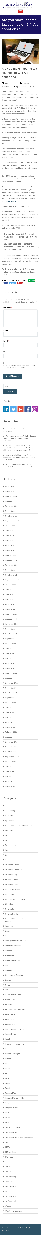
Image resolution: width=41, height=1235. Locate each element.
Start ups (9, 1157)
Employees (9, 931)
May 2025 (9, 541)
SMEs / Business (12, 1152)
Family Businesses (13, 946)
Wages (8, 1206)
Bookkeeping (10, 845)
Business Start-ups (13, 884)
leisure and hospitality (14, 1044)
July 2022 (9, 708)
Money (8, 1059)
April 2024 (9, 604)
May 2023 (9, 658)
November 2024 (12, 570)
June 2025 (9, 536)
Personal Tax (10, 1093)
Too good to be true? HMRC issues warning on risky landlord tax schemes (19, 438)
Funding (8, 970)
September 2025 (12, 521)
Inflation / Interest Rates (16, 1010)
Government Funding (14, 975)
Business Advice (12, 865)
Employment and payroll (15, 941)
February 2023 (11, 673)
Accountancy (10, 806)
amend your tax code (13, 201)
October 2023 (11, 634)
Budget (8, 855)
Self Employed (11, 1132)
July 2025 (9, 531)
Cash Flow (9, 894)
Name (6, 330)
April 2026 (9, 486)
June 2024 (9, 595)
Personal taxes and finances (17, 1098)
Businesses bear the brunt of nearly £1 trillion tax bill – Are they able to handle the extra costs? (18, 448)
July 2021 (9, 767)
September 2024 (12, 580)
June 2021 (9, 771)
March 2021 (10, 786)
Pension (8, 1083)
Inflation (8, 1005)
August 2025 (10, 526)
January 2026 (11, 501)
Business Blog (11, 875)
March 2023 (10, 668)
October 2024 (11, 575)
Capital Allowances (13, 889)
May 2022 (9, 717)
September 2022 (12, 698)
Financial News (11, 955)
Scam (7, 1123)
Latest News (10, 1034)
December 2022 (11, 683)
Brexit (7, 850)
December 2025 (11, 506)
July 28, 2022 (10, 83)
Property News (11, 1108)
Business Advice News (14, 870)
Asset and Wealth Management (18, 825)
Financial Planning (12, 960)
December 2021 (11, 742)
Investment (10, 1024)
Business (9, 860)
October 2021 (11, 752)
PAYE (7, 1073)
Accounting (10, 811)
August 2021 (10, 762)
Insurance (9, 1019)
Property (9, 1103)
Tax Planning (10, 1177)
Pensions (9, 1088)
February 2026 (11, 496)
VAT (7, 1191)
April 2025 (9, 545)
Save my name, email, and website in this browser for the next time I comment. (19, 367)
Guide (7, 985)
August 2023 (10, 644)
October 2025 (11, 516)
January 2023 (11, 678)
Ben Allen (9, 830)
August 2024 (10, 585)
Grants (8, 980)
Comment (7, 307)
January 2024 (11, 619)
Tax (6, 1162)
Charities (9, 904)
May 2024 (9, 599)
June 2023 (9, 654)
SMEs (7, 1147)
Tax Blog (9, 1167)
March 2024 (10, 609)
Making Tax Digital (12, 1054)
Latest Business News (14, 1029)
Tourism (8, 1181)
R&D (7, 1113)
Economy (9, 926)
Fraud (7, 965)
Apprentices (10, 821)
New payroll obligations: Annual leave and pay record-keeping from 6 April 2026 (19, 457)
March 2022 (10, 727)
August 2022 (10, 703)
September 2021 (12, 757)
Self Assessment (12, 1127)
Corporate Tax (11, 909)
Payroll (8, 1078)
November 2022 (12, 688)
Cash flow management (15, 899)
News (7, 1068)
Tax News (9, 1172)
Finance (8, 951)
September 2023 (12, 639)
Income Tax (10, 1000)
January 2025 (11, 560)
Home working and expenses (17, 995)
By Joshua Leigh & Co (25, 87)
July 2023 (9, 649)
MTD (7, 1064)
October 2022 (11, 693)
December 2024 (11, 565)
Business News (11, 880)
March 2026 (10, 491)
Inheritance (10, 1014)
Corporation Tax (12, 914)
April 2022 (9, 722)
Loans (7, 1049)
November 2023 (12, 629)
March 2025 (10, 550)
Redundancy (10, 1118)
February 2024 (11, 614)
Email (6, 341)
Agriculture (10, 816)
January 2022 (11, 737)
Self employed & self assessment (19, 1137)
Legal (7, 1039)
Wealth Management (14, 1211)
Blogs (7, 840)
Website (6, 352)
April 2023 (9, 663)
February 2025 (11, 555)
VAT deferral (10, 1201)
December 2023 (11, 624)
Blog (7, 835)
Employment (10, 936)
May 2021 (9, 776)
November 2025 (12, 511)
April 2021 (9, 781)
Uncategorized (11, 1186)
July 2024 (9, 590)
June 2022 (9, 712)
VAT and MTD (11, 1196)
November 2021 (12, 747)
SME (7, 1142)
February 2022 (11, 732)
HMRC (7, 990)
